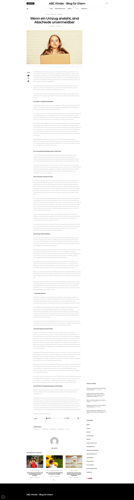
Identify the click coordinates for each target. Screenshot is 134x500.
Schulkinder (59, 14)
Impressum (84, 8)
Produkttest (90, 461)
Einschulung (37, 429)
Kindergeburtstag (60, 8)
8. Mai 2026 (76, 477)
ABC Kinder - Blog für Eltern (67, 3)
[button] (53, 479)
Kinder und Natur (92, 443)
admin (31, 477)
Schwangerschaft (92, 468)
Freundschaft (61, 429)
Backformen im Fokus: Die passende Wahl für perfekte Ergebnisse (74, 474)
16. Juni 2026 (56, 476)
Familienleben (45, 429)
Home (51, 8)
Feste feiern (53, 429)
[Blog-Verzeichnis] (89, 478)
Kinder (69, 8)
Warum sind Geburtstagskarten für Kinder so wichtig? (54, 473)
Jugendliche (53, 14)
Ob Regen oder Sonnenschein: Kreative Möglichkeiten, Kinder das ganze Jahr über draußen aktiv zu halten (96, 395)
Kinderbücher (91, 446)
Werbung (89, 472)
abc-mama (58, 26)
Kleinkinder (90, 457)
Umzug (67, 429)
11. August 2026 (37, 477)
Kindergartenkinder (92, 450)
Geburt (89, 432)
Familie (77, 8)
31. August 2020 (51, 26)
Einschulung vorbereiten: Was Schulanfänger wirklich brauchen (35, 474)
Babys (88, 424)
